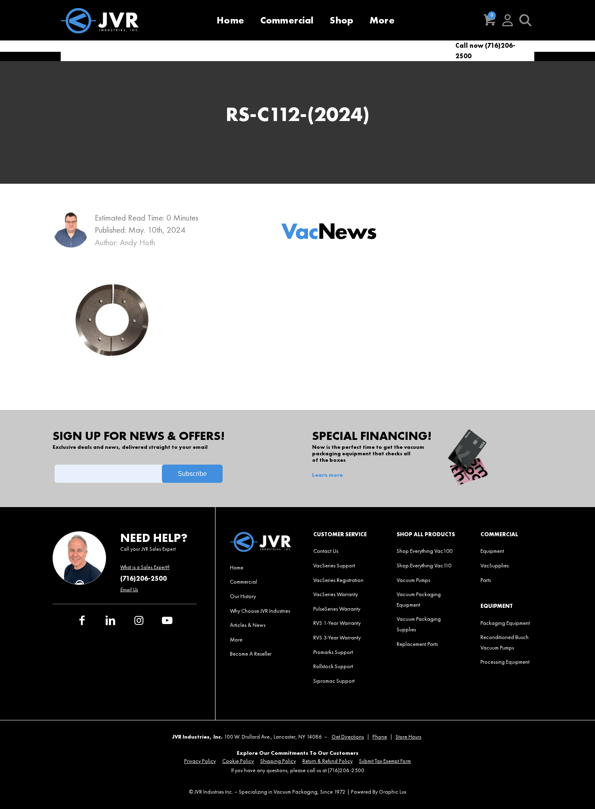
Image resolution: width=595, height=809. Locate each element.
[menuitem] (230, 20)
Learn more (327, 475)
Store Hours (408, 736)
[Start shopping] (490, 20)
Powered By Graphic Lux (378, 791)
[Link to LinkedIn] (110, 620)
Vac (328, 231)
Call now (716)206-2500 (485, 50)
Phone (379, 736)
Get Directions (348, 736)
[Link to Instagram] (139, 620)
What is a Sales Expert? (145, 567)
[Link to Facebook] (82, 620)
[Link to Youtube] (167, 620)
